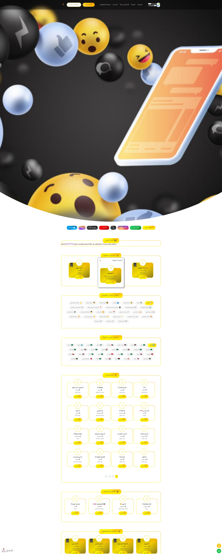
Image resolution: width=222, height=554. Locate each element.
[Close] (100, 260)
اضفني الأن (112, 282)
